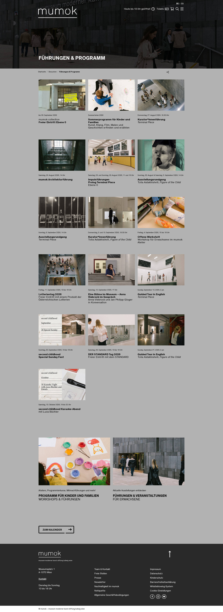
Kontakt (42, 579)
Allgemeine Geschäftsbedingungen (111, 595)
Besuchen (53, 72)
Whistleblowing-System (161, 586)
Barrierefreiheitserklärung (162, 582)
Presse (97, 578)
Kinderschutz (156, 578)
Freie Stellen (100, 573)
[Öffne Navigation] (182, 8)
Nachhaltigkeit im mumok (106, 586)
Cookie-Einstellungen (160, 591)
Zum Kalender (52, 529)
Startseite (42, 72)
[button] (139, 9)
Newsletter (100, 582)
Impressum (155, 569)
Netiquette (99, 591)
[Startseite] (57, 11)
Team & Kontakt (102, 569)
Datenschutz (156, 573)
